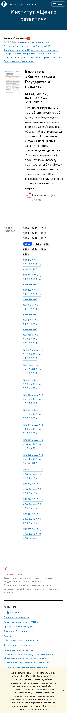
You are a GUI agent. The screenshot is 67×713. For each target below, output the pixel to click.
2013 (35, 248)
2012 (43, 248)
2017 (28, 243)
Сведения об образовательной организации (27, 662)
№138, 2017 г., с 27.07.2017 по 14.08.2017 (33, 369)
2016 (38, 243)
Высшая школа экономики (22, 4)
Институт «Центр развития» (33, 15)
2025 (34, 228)
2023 (26, 233)
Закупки (7, 635)
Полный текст (41, 195)
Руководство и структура (16, 616)
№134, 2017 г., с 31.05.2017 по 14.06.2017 (33, 429)
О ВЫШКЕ (10, 607)
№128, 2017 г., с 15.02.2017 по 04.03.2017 (33, 518)
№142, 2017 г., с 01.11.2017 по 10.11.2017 (33, 324)
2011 (26, 253)
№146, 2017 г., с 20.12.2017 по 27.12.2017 (33, 264)
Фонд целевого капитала (17, 645)
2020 (26, 238)
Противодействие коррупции (19, 649)
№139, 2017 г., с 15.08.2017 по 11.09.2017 (33, 354)
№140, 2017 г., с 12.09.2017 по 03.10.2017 (33, 339)
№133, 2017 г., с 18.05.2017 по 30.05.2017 (33, 444)
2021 (43, 233)
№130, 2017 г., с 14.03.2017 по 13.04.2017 (33, 489)
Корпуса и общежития (15, 631)
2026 (26, 228)
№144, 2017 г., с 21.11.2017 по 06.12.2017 (33, 294)
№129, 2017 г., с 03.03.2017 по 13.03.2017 (33, 504)
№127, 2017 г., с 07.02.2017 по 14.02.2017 (33, 534)
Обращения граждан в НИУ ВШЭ (21, 640)
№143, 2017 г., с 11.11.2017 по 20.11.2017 (33, 309)
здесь (28, 686)
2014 (26, 248)
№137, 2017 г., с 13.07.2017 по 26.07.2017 (33, 384)
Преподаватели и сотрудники (19, 626)
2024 (43, 228)
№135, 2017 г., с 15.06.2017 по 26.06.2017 (33, 414)
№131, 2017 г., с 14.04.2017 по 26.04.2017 (33, 474)
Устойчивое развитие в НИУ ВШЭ (21, 621)
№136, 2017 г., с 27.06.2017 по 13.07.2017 (33, 399)
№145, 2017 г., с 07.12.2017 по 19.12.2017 (33, 279)
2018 (43, 238)
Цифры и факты (11, 612)
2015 (47, 243)
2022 (35, 233)
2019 (35, 238)
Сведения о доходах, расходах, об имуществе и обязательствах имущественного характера (28, 656)
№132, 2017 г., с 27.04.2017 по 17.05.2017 (33, 459)
